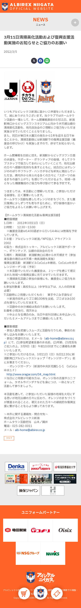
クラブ (9, 438)
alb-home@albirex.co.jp (30, 430)
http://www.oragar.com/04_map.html (31, 374)
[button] (40, 593)
